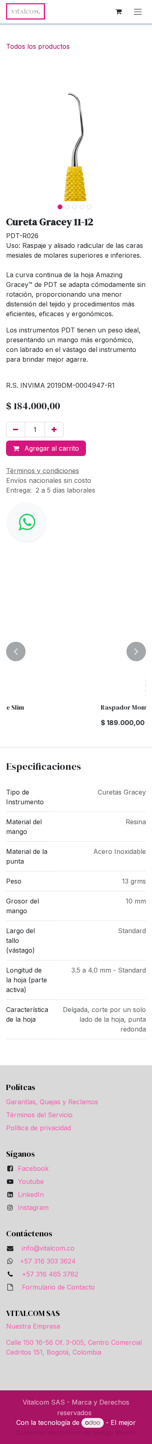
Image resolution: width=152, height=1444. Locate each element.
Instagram (33, 1207)
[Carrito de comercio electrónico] (118, 11)
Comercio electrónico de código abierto (76, 1433)
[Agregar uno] (54, 429)
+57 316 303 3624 (48, 1261)
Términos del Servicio (39, 1115)
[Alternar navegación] (138, 11)
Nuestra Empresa (33, 1326)
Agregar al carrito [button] (50, 448)
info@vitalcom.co (48, 1248)
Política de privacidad (38, 1128)
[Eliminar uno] (15, 429)
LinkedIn (31, 1194)
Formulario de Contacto (58, 1287)
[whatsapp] (26, 522)
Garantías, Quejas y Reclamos (52, 1102)
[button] (13, 130)
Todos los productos (38, 46)
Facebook (33, 1168)
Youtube (31, 1181)
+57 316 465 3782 (48, 1274)
